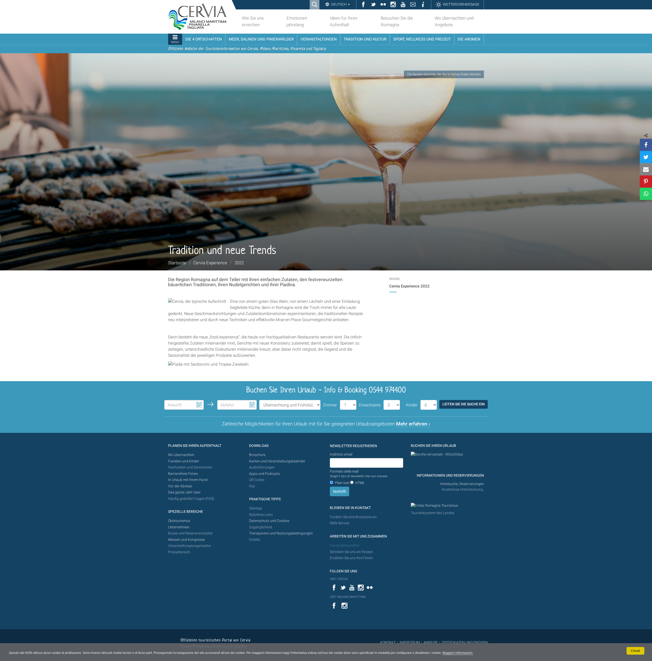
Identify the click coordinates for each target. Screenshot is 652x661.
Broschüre (257, 455)
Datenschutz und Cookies (269, 521)
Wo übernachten (181, 455)
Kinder (411, 405)
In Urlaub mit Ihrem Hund (188, 480)
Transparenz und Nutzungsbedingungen (281, 533)
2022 (239, 262)
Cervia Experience (210, 262)
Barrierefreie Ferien (183, 474)
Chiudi (635, 651)
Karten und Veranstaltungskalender (277, 461)
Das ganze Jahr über (184, 492)
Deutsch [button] (338, 4)
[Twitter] (646, 157)
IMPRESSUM (410, 642)
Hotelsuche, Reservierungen (462, 484)
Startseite (177, 262)
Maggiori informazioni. (457, 653)
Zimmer (330, 405)
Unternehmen (178, 527)
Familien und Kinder (183, 461)
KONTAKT (388, 642)
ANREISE (431, 642)
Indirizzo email (341, 454)
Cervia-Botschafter (345, 545)
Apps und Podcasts (264, 474)
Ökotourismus (179, 521)
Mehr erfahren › (413, 424)
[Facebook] (646, 145)
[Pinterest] (646, 181)
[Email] (646, 169)
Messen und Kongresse (186, 540)
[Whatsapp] (646, 194)
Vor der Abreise (180, 486)
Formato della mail (359, 473)
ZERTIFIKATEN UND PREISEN (465, 642)
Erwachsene (370, 405)
